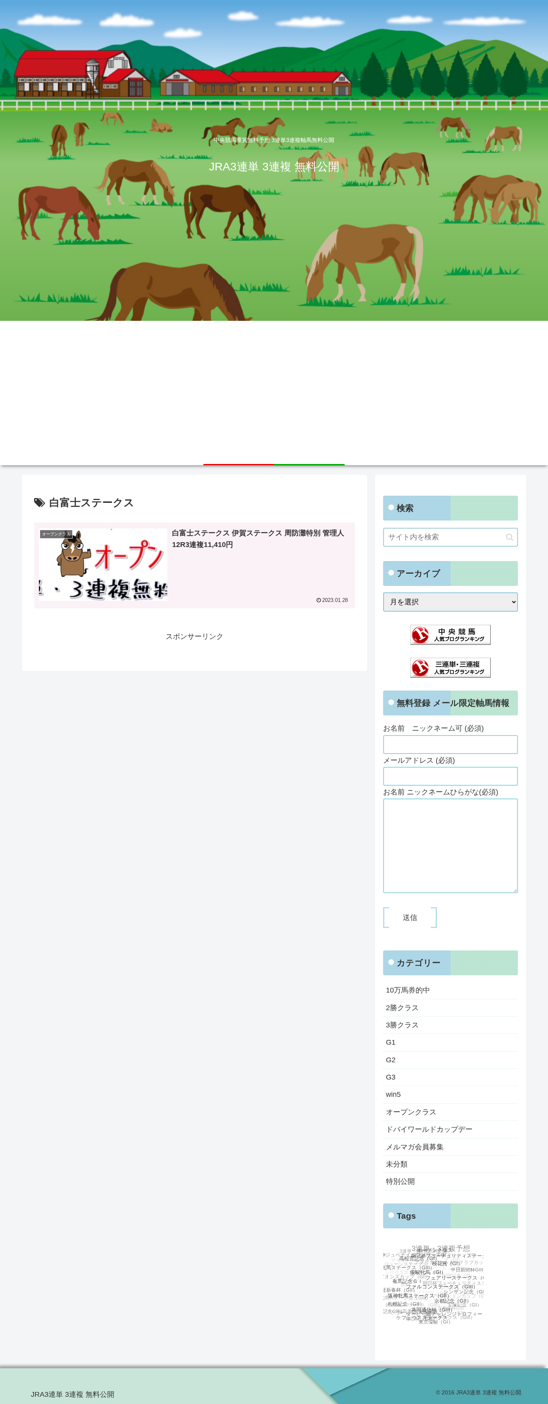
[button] (510, 537)
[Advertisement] (274, 381)
